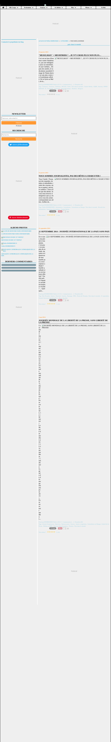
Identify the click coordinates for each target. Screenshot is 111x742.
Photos (87, 7)
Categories (64, 41)
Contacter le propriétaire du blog (12, 42)
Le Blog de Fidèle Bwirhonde (49, 41)
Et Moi (103, 7)
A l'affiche (58, 7)
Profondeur (27, 7)
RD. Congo (12, 7)
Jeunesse (42, 7)
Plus (72, 7)
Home (3, 7)
